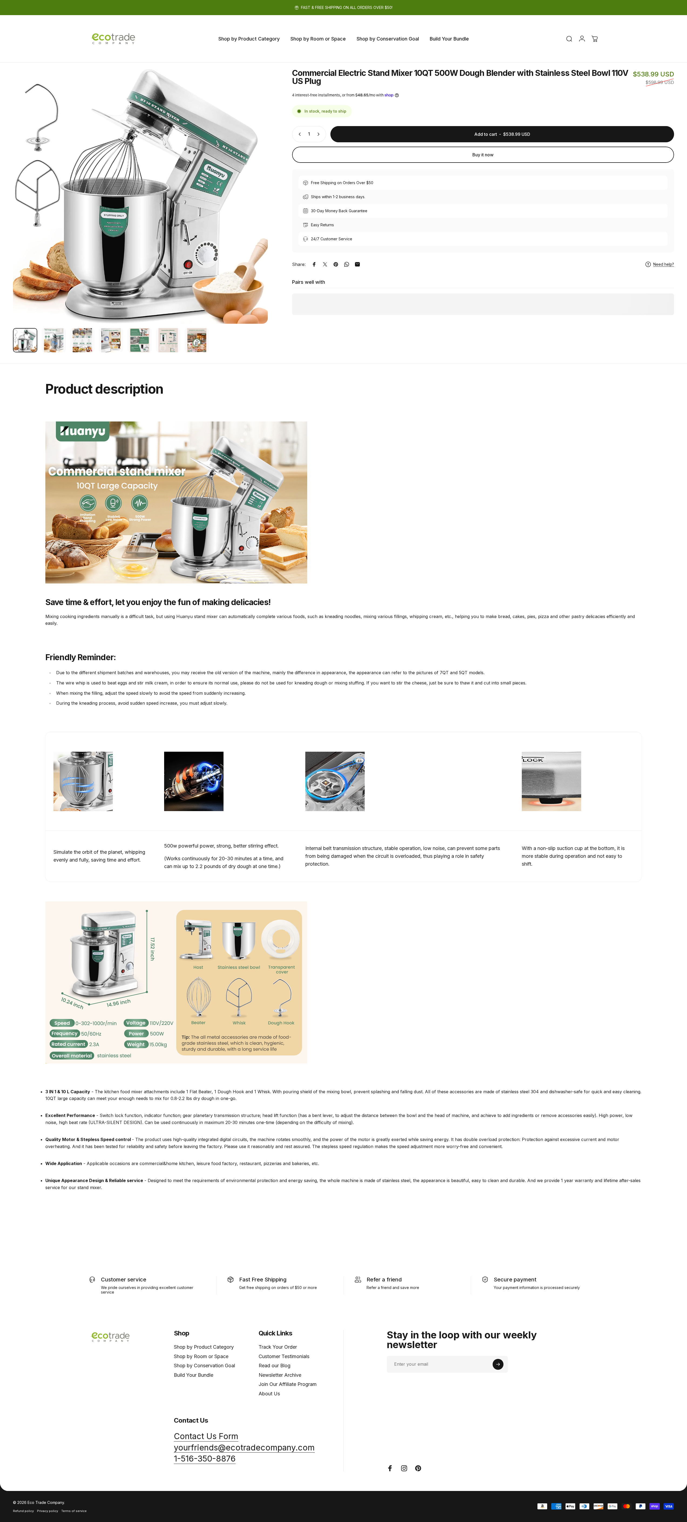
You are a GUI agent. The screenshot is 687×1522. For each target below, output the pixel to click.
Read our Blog (274, 1365)
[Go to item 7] (197, 340)
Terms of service (74, 1511)
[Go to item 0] (25, 340)
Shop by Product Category (204, 1347)
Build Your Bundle (193, 1375)
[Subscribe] (498, 1364)
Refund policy (23, 1511)
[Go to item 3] (82, 340)
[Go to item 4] (111, 340)
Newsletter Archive (280, 1375)
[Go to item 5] (139, 340)
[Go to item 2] (54, 340)
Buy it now (482, 154)
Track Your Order (278, 1347)
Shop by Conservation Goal (204, 1365)
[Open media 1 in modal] (140, 196)
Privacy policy (47, 1511)
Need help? (663, 264)
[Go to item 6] (168, 340)
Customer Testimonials (284, 1356)
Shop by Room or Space (201, 1356)
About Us (269, 1393)
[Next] (253, 209)
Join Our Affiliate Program (288, 1384)
